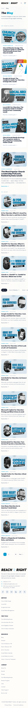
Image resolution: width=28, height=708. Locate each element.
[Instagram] (7, 591)
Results (3, 671)
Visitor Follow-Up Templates (8, 659)
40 (15, 554)
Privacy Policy (8, 705)
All (4, 290)
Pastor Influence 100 (6, 646)
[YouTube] (11, 591)
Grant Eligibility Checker (7, 625)
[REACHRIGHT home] (9, 3)
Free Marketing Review (6, 619)
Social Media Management (7, 610)
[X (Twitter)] (24, 591)
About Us (3, 668)
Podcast (3, 640)
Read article (4, 222)
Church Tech (4, 210)
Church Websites (14, 290)
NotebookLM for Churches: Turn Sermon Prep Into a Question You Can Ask (13, 444)
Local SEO (3, 604)
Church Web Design (6, 601)
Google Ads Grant (5, 607)
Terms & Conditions (18, 705)
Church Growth (5, 503)
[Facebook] (2, 591)
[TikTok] (20, 591)
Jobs (2, 683)
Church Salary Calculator (7, 628)
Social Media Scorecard (7, 656)
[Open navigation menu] (25, 3)
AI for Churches (5, 650)
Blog (2, 637)
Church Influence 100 (6, 643)
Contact (3, 687)
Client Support (5, 690)
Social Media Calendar (7, 653)
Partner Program (5, 680)
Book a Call (4, 693)
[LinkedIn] (15, 591)
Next (20, 554)
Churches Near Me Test (7, 622)
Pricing (2, 674)
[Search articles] (21, 3)
